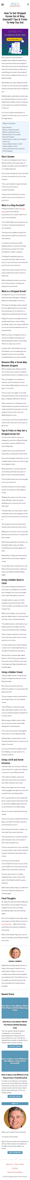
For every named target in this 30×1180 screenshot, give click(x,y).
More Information (15, 1152)
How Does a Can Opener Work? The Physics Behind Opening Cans (15, 1025)
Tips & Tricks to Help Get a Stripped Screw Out (14, 140)
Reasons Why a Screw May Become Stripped (11, 136)
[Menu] (2, 5)
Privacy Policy (19, 1164)
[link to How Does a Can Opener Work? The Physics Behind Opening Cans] (15, 1008)
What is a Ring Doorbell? (10, 130)
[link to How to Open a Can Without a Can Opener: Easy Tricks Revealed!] (15, 1061)
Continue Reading (15, 1046)
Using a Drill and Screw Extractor (13, 149)
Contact (15, 1168)
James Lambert (15, 961)
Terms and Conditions (15, 1172)
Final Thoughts (7, 151)
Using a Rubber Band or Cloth (12, 144)
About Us (9, 1164)
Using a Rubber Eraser (10, 146)
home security (7, 924)
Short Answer (7, 127)
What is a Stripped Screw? (11, 132)
